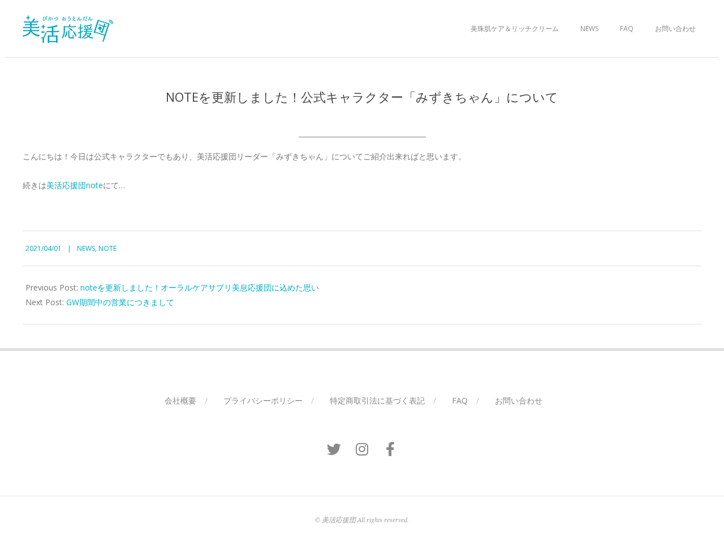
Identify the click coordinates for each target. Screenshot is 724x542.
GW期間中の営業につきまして (120, 302)
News (589, 28)
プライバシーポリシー (263, 400)
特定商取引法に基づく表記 (377, 400)
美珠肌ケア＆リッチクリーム (515, 28)
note (107, 248)
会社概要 (180, 400)
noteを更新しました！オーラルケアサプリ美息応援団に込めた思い (199, 287)
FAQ (627, 28)
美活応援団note (74, 185)
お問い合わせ (675, 28)
